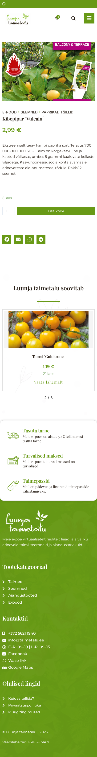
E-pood (9, 112)
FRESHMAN (38, 742)
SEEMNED (29, 112)
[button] (6, 239)
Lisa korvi (56, 211)
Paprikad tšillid (57, 112)
